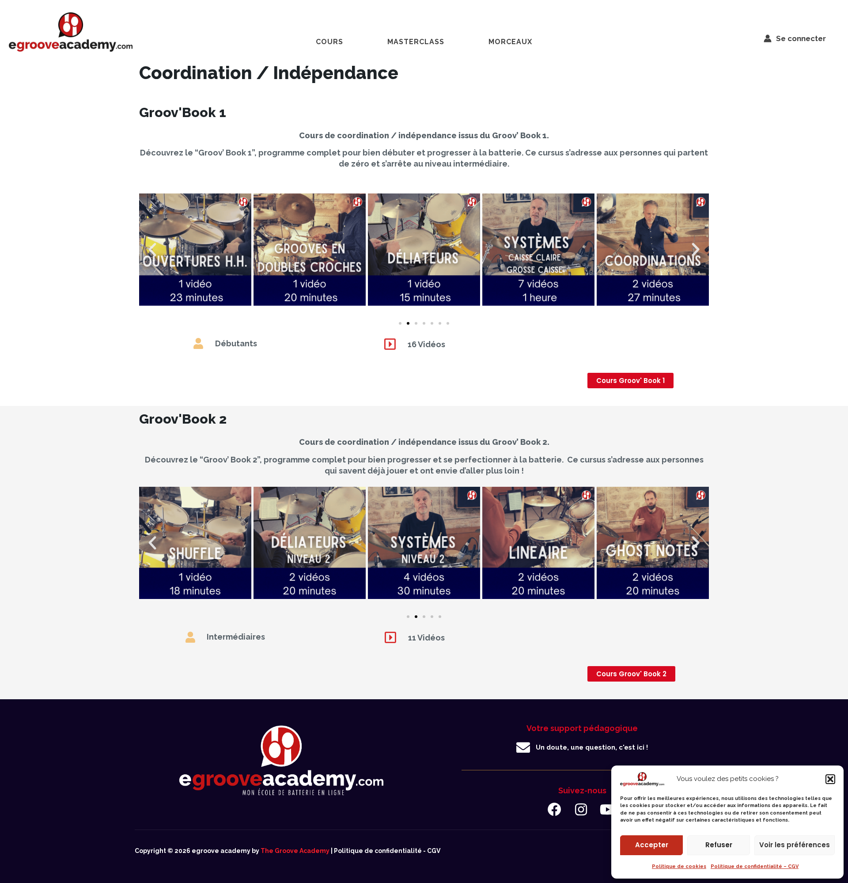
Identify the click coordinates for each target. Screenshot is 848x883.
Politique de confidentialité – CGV (755, 866)
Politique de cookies (679, 866)
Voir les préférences (794, 844)
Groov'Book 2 (183, 419)
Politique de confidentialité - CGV (387, 850)
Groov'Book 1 (182, 112)
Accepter (651, 844)
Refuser (718, 844)
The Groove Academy (295, 850)
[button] (830, 779)
